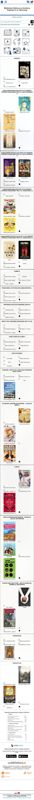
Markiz (9, 738)
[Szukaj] (32, 21)
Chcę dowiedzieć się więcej (9, 797)
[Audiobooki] (26, 36)
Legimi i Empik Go (11, 717)
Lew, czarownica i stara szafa (13, 716)
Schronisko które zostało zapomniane (14, 735)
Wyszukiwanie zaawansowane (8, 24)
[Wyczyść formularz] (29, 25)
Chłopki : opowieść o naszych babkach (15, 729)
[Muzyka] (17, 45)
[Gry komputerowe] (26, 45)
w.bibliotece (8, 767)
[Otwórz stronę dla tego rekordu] (10, 78)
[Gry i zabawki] (8, 54)
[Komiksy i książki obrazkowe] (17, 54)
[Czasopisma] (17, 36)
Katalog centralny (17, 17)
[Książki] (8, 36)
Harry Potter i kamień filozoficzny (14, 718)
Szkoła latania (10, 720)
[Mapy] (26, 54)
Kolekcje (18, 24)
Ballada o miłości (11, 739)
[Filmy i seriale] (8, 45)
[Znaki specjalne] (32, 25)
